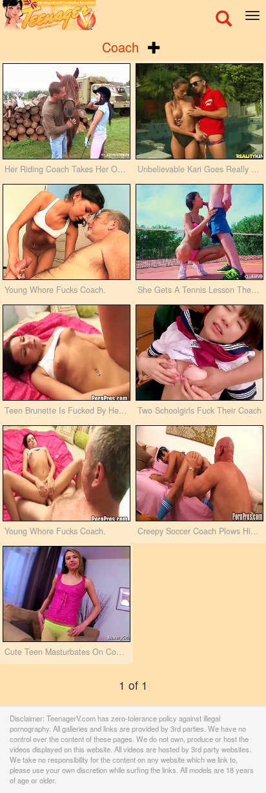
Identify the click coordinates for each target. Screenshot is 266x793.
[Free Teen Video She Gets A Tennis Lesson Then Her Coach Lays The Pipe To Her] (199, 232)
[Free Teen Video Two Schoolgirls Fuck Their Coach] (199, 353)
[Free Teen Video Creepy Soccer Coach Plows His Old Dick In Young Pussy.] (199, 473)
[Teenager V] (133, 16)
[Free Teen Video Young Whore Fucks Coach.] (66, 232)
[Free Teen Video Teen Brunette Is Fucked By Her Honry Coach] (66, 353)
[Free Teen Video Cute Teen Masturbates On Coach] (66, 594)
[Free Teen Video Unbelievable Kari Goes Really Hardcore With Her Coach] (199, 111)
